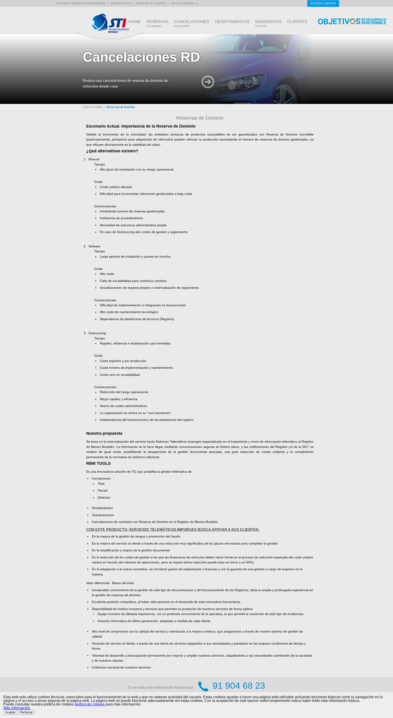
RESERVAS (157, 23)
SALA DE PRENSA (182, 3)
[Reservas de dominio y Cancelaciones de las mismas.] (110, 23)
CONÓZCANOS (120, 3)
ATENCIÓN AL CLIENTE (151, 3)
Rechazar (26, 712)
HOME (134, 21)
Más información (16, 708)
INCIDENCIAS (268, 23)
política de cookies (90, 704)
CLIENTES (297, 21)
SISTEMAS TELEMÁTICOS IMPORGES (80, 3)
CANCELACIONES (191, 23)
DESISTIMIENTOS (232, 21)
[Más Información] (208, 82)
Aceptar (10, 712)
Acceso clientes (323, 3)
